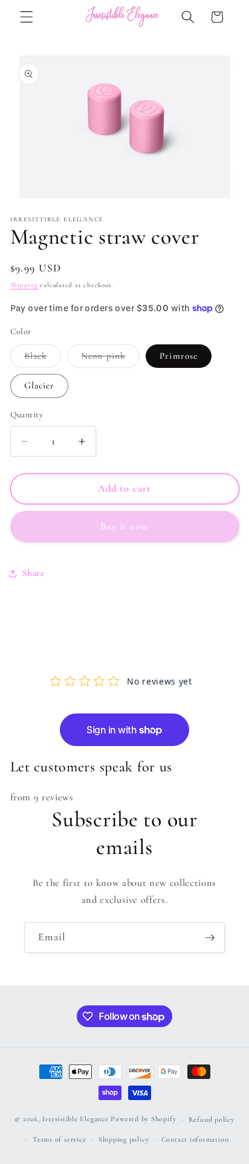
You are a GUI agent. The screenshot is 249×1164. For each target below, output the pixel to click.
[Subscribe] (209, 938)
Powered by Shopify (143, 1119)
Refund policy (211, 1119)
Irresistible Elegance (75, 1119)
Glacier (39, 385)
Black (43, 359)
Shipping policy (124, 1139)
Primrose (179, 355)
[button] (26, 16)
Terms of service (59, 1139)
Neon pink (110, 359)
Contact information (195, 1139)
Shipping (24, 285)
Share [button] (33, 573)
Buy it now (124, 526)
